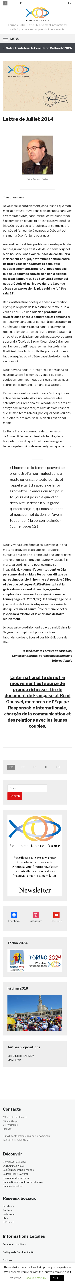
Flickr (6, 1218)
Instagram (9, 1214)
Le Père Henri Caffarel (15, 1173)
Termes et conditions (15, 1244)
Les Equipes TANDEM (20, 1055)
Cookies (7, 1260)
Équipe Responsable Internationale (23, 1182)
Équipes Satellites (13, 1186)
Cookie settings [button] (36, 1278)
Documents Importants (16, 1178)
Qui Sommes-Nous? (14, 1165)
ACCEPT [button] (57, 1278)
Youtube (8, 1210)
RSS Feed (8, 1222)
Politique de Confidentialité (18, 1252)
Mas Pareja (14, 1059)
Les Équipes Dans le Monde (18, 1169)
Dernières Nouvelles (14, 1161)
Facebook (8, 1206)
